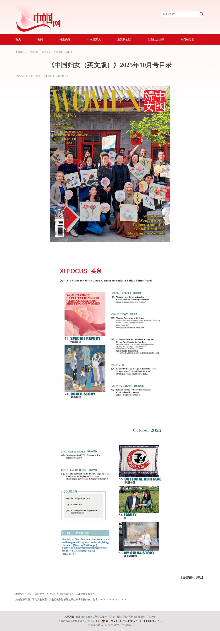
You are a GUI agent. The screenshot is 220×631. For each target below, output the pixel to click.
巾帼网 (19, 52)
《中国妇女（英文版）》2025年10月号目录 (50, 52)
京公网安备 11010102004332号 (122, 621)
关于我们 (69, 616)
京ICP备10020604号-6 (150, 621)
